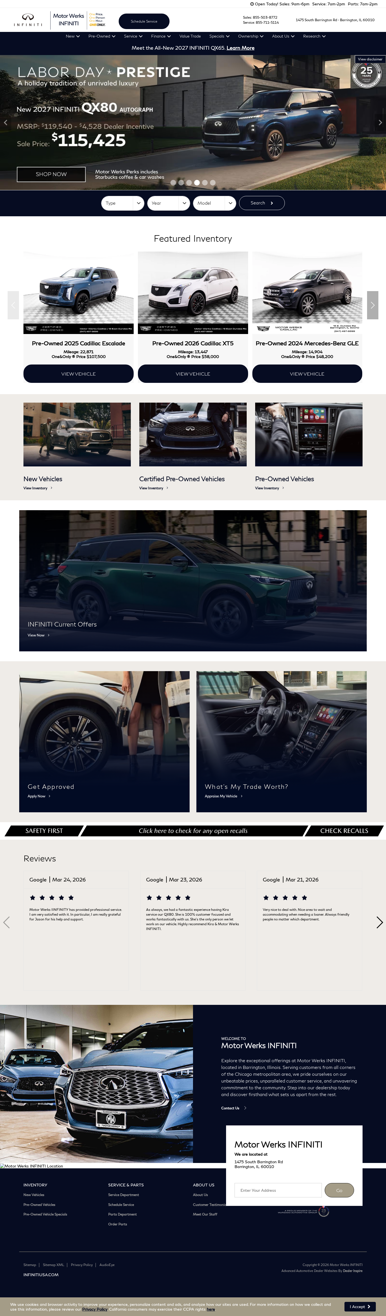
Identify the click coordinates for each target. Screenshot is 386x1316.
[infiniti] (28, 20)
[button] (173, 182)
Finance (158, 36)
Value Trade (190, 36)
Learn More (241, 48)
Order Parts (117, 1224)
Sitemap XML (53, 1265)
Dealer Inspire (353, 1271)
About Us (280, 36)
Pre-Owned (99, 36)
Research (311, 36)
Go (339, 1190)
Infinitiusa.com (40, 1274)
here (211, 1309)
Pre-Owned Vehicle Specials (45, 1214)
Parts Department (122, 1214)
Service (130, 36)
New (70, 36)
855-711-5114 (267, 22)
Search (258, 202)
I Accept (358, 1306)
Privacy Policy (94, 1309)
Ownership (248, 36)
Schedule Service (144, 21)
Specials (216, 36)
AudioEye (106, 1265)
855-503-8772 (265, 17)
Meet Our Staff (205, 1214)
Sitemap (29, 1265)
